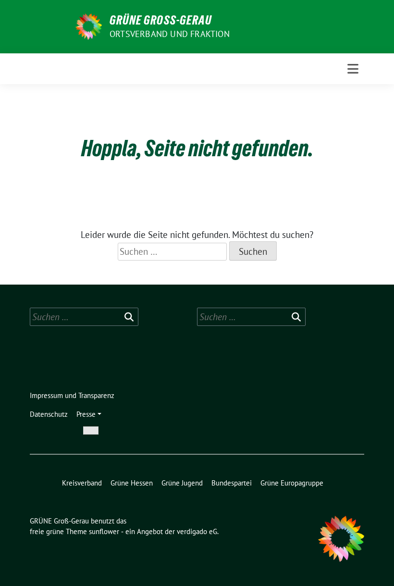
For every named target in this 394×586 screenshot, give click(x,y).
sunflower (104, 531)
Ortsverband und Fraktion (170, 33)
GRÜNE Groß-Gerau (161, 20)
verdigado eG (197, 531)
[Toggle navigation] (353, 69)
